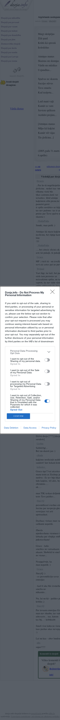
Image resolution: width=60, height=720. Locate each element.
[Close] (53, 293)
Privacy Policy (49, 427)
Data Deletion (11, 427)
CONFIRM (19, 416)
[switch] (47, 360)
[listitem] (30, 352)
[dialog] (30, 360)
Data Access (30, 427)
